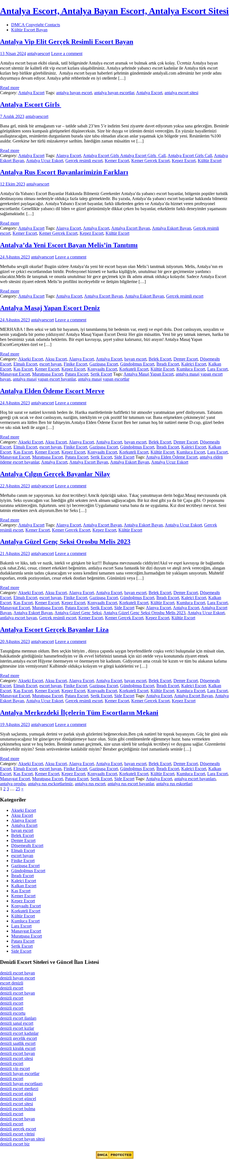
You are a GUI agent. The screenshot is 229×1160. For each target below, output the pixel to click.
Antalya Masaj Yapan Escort (148, 374)
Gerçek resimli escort (83, 160)
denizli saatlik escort (17, 1043)
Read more (9, 87)
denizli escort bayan (17, 973)
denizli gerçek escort (18, 1128)
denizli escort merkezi (19, 1088)
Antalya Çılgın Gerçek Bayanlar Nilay (55, 474)
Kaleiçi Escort (193, 364)
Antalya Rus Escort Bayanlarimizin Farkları (64, 172)
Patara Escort (76, 374)
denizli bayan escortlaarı (21, 1083)
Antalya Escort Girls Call (190, 155)
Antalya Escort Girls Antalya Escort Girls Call (124, 155)
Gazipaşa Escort (103, 364)
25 (18, 788)
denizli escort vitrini (17, 1133)
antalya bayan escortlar (114, 92)
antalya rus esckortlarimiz (50, 783)
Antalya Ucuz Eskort (44, 160)
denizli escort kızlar (17, 1028)
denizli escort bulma (17, 1108)
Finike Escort (75, 364)
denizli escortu (12, 1013)
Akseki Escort (30, 359)
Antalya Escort (31, 92)
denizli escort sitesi (16, 1058)
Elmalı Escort (25, 364)
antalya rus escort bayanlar (131, 783)
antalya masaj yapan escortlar (103, 379)
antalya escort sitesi (181, 92)
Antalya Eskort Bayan (171, 228)
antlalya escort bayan (18, 617)
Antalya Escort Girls (30, 104)
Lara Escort (217, 369)
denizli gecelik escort (18, 1038)
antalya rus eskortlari (174, 783)
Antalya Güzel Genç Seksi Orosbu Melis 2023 (65, 541)
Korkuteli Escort (133, 369)
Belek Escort (160, 359)
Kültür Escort (209, 160)
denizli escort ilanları (18, 1018)
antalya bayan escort (74, 92)
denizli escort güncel (18, 1098)
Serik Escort (101, 374)
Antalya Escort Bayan (130, 228)
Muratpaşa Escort (47, 374)
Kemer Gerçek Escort (150, 160)
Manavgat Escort (15, 374)
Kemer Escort (117, 160)
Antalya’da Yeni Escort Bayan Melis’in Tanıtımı (69, 245)
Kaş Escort (23, 369)
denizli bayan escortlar (19, 1073)
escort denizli (11, 983)
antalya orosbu (13, 783)
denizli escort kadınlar (19, 1033)
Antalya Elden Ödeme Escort (171, 457)
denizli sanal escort (16, 1023)
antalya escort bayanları (195, 778)
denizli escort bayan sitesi (22, 1139)
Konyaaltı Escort (102, 369)
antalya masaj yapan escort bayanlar (44, 379)
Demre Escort (185, 359)
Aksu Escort (56, 359)
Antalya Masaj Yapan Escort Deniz (50, 308)
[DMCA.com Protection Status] (114, 1157)
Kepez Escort (183, 160)
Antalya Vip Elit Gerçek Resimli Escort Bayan (66, 41)
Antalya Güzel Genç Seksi (77, 612)
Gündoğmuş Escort (137, 364)
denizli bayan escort (17, 978)
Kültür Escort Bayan (29, 29)
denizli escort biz (15, 1144)
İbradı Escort (167, 364)
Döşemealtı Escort (27, 845)
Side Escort (124, 457)
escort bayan (50, 364)
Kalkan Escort (23, 885)
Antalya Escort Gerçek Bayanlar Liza (54, 629)
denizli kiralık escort (17, 1048)
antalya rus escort (90, 783)
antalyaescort (38, 53)
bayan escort (135, 359)
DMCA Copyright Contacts (35, 24)
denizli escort (11, 988)
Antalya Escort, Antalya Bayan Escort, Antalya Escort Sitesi (114, 11)
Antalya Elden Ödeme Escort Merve (52, 391)
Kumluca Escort (190, 369)
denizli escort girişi (16, 1093)
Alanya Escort (68, 155)
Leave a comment (66, 53)
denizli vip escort (15, 1068)
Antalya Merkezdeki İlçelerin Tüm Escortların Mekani (79, 712)
